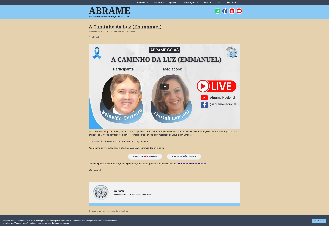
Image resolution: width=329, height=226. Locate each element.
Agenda (172, 2)
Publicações (189, 2)
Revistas (208, 2)
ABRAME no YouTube (145, 156)
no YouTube (191, 163)
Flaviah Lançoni (108, 211)
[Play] (164, 86)
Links (219, 2)
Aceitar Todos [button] (319, 221)
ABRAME (141, 2)
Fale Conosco (233, 2)
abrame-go (96, 211)
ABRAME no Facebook (184, 156)
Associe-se (159, 2)
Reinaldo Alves (122, 211)
